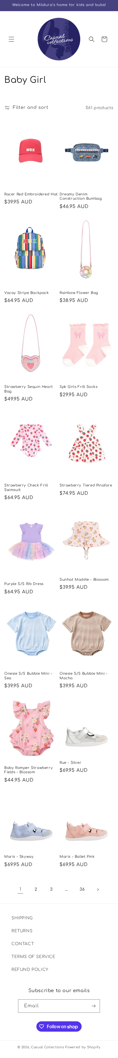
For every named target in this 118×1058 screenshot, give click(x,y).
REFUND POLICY (29, 969)
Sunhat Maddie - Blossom (84, 580)
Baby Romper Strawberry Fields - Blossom (28, 770)
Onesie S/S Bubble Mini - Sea (28, 676)
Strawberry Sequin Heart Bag (28, 389)
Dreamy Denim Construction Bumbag (81, 196)
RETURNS (21, 931)
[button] (11, 39)
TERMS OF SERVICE (33, 957)
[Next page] (97, 889)
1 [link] (20, 889)
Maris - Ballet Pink (77, 857)
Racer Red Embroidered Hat (31, 194)
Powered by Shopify (83, 1047)
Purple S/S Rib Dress (24, 584)
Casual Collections (47, 1047)
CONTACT (22, 944)
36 (82, 889)
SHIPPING (22, 918)
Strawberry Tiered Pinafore (86, 485)
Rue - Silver (70, 763)
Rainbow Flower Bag (79, 293)
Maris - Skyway (19, 857)
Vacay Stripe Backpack (26, 293)
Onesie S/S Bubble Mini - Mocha (83, 676)
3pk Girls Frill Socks (79, 387)
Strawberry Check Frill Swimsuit (26, 487)
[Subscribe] (93, 1006)
